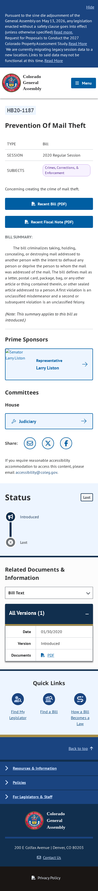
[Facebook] (66, 443)
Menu (86, 83)
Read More (78, 43)
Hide (90, 7)
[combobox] (49, 593)
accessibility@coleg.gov (36, 472)
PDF (50, 655)
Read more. (63, 32)
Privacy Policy (49, 877)
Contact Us (52, 857)
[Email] (30, 443)
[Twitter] (48, 443)
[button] (49, 768)
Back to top (78, 748)
